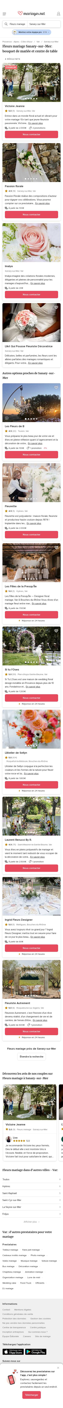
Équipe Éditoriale (10, 1336)
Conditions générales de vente (17, 1314)
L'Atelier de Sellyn (16, 752)
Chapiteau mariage (11, 1272)
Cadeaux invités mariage (14, 1255)
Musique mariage (29, 1261)
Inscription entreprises (13, 1332)
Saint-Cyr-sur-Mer (11, 1200)
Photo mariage (38, 1255)
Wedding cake (9, 1283)
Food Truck (25, 1283)
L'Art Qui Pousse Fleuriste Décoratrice (29, 346)
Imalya (9, 266)
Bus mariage (8, 1266)
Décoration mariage (28, 1266)
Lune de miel (33, 1277)
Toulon (5, 1179)
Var (38, 41)
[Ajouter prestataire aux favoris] (56, 67)
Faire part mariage (31, 1250)
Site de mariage (43, 1336)
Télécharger (31, 1394)
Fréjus (5, 1214)
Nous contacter (31, 134)
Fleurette (11, 506)
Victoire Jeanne (15, 106)
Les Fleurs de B (14, 426)
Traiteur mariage (10, 1250)
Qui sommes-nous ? (37, 1332)
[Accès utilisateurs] (58, 14)
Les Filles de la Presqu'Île (21, 586)
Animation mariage (34, 1272)
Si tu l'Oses (12, 669)
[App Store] (13, 1354)
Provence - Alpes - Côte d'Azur (17, 41)
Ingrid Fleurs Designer (19, 919)
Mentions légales (22, 1309)
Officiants (39, 1283)
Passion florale (14, 186)
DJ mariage (7, 1288)
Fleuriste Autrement (17, 1003)
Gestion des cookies (40, 1318)
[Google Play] (35, 1354)
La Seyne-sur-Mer (11, 1207)
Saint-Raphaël (9, 1193)
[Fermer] (58, 1368)
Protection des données (14, 1318)
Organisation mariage (12, 1277)
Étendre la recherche (31, 1056)
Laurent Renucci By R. (18, 839)
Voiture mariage (49, 1261)
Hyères (6, 1186)
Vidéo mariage (9, 1261)
